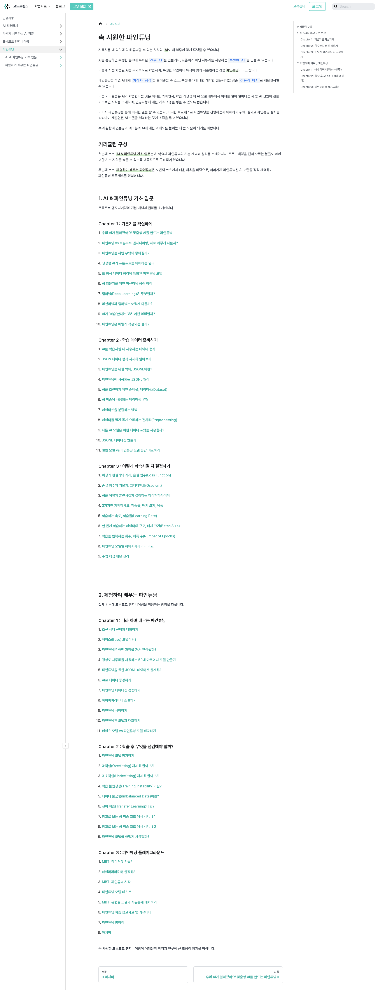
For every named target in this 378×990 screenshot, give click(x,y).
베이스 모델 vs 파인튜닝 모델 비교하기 (129, 731)
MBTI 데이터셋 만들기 (118, 862)
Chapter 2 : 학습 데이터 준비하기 (319, 45)
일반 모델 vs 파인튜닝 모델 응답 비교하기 (131, 450)
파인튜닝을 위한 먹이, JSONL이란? (127, 369)
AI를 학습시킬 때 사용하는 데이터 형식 (128, 349)
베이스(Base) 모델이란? (119, 639)
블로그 (60, 6)
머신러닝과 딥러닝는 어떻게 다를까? (127, 304)
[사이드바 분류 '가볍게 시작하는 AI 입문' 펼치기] (61, 33)
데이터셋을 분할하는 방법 (119, 410)
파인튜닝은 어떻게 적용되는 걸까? (125, 324)
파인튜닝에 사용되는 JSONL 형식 (125, 379)
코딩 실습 (79, 6)
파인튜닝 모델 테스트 (116, 892)
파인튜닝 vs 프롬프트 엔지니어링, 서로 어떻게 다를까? (140, 243)
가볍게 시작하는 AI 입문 (18, 34)
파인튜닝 (8, 49)
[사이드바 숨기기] (66, 746)
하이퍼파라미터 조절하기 (119, 700)
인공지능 (8, 18)
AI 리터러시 (10, 26)
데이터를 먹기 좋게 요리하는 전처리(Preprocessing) (139, 420)
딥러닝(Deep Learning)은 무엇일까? (128, 294)
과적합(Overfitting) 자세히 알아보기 (128, 766)
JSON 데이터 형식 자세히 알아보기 (126, 359)
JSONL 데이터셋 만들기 (119, 440)
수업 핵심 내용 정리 (115, 556)
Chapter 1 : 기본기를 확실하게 (317, 39)
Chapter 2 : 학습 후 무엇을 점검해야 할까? (322, 78)
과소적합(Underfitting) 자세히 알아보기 (130, 776)
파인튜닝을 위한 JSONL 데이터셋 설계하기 (132, 670)
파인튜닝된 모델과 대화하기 (121, 721)
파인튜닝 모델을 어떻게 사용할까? (125, 837)
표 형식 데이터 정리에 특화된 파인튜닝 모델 (132, 273)
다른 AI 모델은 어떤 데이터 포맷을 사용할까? (133, 430)
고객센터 (299, 6)
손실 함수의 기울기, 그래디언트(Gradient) (132, 485)
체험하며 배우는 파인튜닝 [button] (21, 65)
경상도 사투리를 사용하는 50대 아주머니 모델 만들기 (139, 660)
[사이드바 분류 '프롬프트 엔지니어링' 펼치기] (61, 41)
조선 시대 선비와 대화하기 (120, 629)
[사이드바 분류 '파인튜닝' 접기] (61, 49)
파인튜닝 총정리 (113, 923)
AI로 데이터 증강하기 (116, 680)
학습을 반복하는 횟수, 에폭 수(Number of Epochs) (138, 536)
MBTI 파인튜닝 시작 (116, 882)
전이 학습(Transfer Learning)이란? (128, 806)
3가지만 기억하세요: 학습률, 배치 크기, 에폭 (132, 506)
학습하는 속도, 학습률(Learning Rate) (129, 516)
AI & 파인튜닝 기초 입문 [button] (21, 57)
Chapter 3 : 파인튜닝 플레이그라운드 (321, 87)
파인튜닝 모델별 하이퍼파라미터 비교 (128, 546)
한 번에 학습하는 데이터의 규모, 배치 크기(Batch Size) (141, 526)
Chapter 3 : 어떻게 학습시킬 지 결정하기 (322, 54)
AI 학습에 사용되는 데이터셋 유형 (125, 400)
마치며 (106, 933)
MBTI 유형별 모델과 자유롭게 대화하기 (129, 902)
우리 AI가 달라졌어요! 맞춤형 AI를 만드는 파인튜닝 (137, 233)
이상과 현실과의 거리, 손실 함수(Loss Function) (136, 475)
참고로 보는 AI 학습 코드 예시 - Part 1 (129, 817)
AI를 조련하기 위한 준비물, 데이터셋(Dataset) (134, 389)
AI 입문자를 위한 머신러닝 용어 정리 (127, 283)
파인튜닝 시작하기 (114, 711)
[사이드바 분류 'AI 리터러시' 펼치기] (61, 26)
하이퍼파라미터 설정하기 (119, 872)
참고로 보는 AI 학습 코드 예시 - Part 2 (129, 827)
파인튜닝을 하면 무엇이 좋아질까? (125, 253)
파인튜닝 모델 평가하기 (118, 756)
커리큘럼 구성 (304, 26)
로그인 (317, 6)
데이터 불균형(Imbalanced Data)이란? (130, 796)
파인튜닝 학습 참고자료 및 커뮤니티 (126, 912)
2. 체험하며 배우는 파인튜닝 (312, 63)
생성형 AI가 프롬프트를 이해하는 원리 (128, 263)
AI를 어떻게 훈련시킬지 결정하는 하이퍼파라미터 (136, 495)
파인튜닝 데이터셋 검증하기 (121, 690)
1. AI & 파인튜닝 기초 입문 (311, 33)
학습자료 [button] (41, 6)
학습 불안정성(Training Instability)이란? (131, 786)
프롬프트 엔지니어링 (16, 41)
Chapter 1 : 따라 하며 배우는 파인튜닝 (322, 69)
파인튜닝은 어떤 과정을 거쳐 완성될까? (129, 650)
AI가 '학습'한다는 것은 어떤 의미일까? (128, 314)
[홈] (101, 24)
